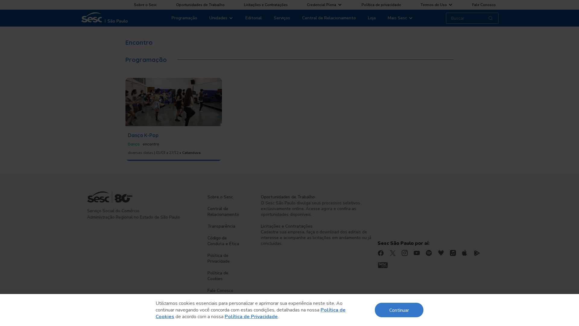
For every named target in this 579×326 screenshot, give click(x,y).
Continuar (399, 310)
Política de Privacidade (251, 316)
